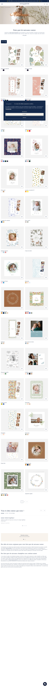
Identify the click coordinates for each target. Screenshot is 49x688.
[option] (1, 70)
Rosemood (2, 7)
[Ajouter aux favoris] (21, 65)
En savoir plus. (8, 109)
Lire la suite (24, 35)
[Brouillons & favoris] (45, 4)
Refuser (24, 117)
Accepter (24, 114)
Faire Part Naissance (8, 7)
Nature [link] (13, 7)
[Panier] (47, 4)
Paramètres (24, 111)
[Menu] (2, 4)
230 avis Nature (12, 513)
